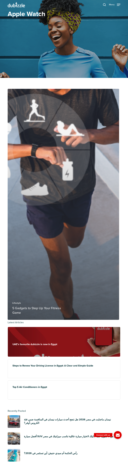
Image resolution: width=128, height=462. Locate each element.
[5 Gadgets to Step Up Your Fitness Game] (63, 204)
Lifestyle (16, 303)
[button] (114, 4)
